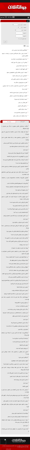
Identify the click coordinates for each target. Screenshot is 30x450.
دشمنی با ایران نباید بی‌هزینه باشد (21, 380)
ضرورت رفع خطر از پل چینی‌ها (21, 99)
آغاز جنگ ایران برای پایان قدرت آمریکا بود (19, 284)
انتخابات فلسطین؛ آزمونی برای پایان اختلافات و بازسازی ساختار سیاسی (15, 168)
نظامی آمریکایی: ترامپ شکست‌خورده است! (19, 202)
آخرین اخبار (22, 121)
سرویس (24, 24)
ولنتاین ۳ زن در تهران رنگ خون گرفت (19, 62)
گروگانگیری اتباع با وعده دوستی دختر (19, 50)
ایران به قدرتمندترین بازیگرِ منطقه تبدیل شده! (18, 263)
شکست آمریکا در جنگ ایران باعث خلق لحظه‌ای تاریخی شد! (15, 160)
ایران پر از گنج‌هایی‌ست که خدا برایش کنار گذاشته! (17, 156)
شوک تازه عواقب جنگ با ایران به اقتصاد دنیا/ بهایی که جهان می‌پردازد (15, 133)
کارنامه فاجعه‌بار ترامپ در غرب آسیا (21, 212)
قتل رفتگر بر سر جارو (23, 102)
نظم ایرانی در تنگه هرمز (23, 329)
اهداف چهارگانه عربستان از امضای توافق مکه (19, 260)
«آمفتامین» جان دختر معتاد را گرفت (19, 76)
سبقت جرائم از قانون (22, 109)
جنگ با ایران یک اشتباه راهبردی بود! (20, 205)
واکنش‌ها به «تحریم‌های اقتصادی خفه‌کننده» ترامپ (17, 183)
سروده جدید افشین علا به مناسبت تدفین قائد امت (17, 373)
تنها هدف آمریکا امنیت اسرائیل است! (20, 338)
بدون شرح (25, 150)
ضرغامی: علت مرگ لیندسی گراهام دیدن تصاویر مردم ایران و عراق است (15, 391)
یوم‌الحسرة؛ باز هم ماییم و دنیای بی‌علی (20, 413)
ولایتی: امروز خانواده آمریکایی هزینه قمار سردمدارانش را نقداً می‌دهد (15, 227)
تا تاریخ (25, 36)
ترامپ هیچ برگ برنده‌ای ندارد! (21, 190)
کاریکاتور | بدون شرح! (23, 357)
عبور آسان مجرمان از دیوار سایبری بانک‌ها (18, 92)
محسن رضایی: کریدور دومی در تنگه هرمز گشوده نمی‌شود (16, 294)
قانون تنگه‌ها (25, 386)
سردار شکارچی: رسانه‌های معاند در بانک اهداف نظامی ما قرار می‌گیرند (15, 139)
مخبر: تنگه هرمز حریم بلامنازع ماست (20, 342)
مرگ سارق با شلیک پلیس (21, 66)
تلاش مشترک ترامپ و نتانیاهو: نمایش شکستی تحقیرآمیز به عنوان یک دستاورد (15, 252)
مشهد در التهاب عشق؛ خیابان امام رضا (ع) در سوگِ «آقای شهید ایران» (15, 405)
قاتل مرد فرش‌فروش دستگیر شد (20, 82)
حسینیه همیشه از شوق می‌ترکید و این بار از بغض (18, 416)
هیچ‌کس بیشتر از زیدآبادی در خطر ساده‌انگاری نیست (17, 267)
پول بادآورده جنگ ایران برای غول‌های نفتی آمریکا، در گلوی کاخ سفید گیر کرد (15, 396)
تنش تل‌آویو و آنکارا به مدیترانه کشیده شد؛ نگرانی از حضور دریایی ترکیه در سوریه (15, 198)
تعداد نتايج (24, 38)
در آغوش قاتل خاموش (22, 106)
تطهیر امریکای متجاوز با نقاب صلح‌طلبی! (19, 361)
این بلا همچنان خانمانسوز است (20, 112)
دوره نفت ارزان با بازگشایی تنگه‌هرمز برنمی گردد (18, 277)
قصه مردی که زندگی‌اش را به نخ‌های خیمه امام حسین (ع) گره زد (15, 430)
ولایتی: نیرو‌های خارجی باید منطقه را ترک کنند (18, 270)
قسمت (25, 30)
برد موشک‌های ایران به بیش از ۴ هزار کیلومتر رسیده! (17, 257)
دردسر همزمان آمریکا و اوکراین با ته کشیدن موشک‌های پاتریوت (15, 280)
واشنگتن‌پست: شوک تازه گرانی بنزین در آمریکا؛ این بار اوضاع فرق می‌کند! (15, 334)
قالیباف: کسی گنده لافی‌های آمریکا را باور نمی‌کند (18, 153)
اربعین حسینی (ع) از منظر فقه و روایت (20, 290)
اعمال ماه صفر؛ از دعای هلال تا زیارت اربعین (19, 376)
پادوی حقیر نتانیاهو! (24, 345)
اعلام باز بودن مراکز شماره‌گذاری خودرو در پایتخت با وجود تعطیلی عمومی (15, 55)
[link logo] (13, 6)
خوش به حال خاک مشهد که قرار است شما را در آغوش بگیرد (15, 401)
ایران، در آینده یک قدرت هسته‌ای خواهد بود (19, 146)
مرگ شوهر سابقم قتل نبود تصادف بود (19, 59)
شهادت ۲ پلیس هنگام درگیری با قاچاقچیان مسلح (17, 72)
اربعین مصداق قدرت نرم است (22, 306)
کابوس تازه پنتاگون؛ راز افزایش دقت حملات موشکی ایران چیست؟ (15, 353)
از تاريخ (25, 33)
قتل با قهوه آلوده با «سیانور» (21, 69)
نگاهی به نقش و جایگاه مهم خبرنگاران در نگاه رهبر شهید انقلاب (15, 274)
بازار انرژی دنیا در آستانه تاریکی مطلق (20, 316)
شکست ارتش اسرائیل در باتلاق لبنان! (20, 222)
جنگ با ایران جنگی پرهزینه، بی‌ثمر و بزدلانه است (18, 309)
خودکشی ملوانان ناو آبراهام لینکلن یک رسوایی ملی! (17, 231)
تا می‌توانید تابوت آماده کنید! (22, 348)
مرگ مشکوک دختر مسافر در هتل (20, 116)
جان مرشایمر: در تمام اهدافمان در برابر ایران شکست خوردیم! (15, 313)
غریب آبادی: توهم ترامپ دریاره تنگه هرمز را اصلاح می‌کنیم (16, 215)
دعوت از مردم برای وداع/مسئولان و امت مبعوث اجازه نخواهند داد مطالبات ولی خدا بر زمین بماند (15, 421)
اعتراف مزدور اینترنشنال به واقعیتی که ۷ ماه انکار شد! (17, 326)
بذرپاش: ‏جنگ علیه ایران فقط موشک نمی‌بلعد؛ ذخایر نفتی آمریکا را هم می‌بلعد (15, 368)
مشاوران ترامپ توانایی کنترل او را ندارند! (19, 234)
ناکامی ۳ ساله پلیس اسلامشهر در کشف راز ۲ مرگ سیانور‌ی (15, 86)
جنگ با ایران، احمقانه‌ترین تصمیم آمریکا (19, 323)
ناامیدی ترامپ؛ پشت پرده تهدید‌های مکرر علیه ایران (17, 193)
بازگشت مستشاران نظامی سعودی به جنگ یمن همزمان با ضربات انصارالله (15, 127)
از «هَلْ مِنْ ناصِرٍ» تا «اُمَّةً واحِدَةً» (21, 303)
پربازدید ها (9, 121)
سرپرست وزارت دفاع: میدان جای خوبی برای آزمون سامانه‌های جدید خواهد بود (15, 173)
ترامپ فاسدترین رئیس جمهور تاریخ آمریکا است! (18, 209)
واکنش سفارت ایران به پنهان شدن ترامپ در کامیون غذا (16, 238)
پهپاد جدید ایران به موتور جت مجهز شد (19, 248)
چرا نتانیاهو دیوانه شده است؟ (22, 163)
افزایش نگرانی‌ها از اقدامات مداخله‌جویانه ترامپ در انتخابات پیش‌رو (15, 179)
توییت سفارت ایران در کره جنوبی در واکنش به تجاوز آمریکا (16, 364)
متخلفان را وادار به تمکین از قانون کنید (19, 79)
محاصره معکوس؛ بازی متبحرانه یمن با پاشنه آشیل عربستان (15, 143)
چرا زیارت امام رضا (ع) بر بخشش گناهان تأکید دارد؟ (17, 241)
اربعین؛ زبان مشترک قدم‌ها (22, 287)
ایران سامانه (4, 449)
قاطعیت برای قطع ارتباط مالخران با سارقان (18, 96)
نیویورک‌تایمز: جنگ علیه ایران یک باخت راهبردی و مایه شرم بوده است (15, 298)
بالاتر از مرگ (24, 89)
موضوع (25, 27)
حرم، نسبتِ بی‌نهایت (23, 245)
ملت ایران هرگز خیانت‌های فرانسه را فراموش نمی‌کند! (17, 186)
